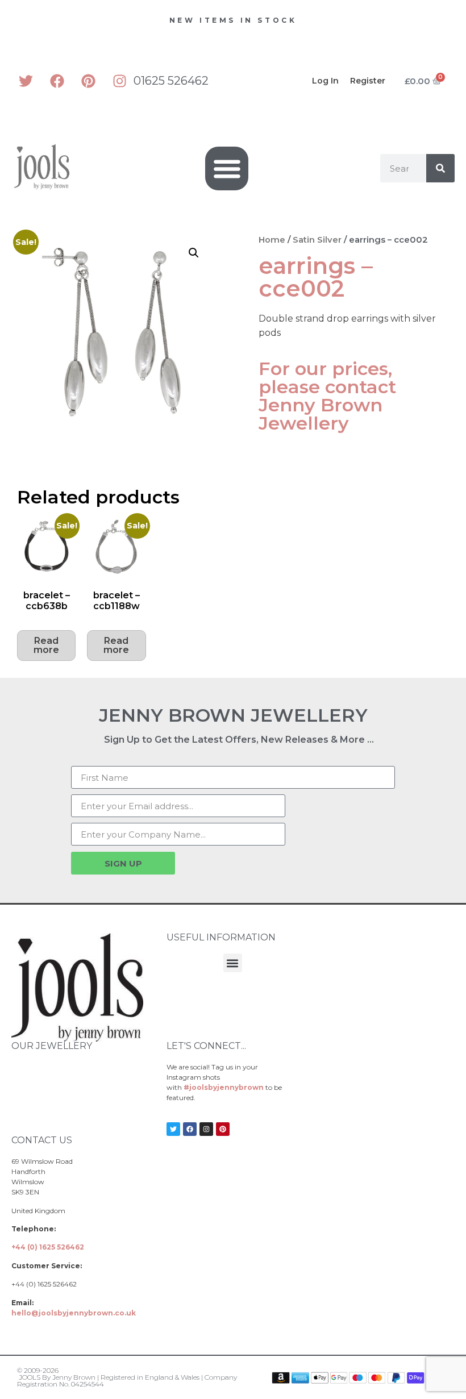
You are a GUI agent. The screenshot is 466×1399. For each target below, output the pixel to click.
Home (272, 240)
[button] (227, 168)
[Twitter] (25, 80)
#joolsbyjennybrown (224, 1087)
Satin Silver (317, 240)
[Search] (440, 168)
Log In (325, 81)
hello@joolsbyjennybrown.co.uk (73, 1313)
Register (367, 81)
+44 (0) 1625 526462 (47, 1247)
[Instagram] (119, 80)
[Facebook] (57, 80)
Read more (46, 645)
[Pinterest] (88, 80)
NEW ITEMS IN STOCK (233, 20)
